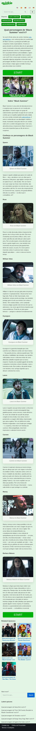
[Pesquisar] (25, 12)
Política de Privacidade (18, 725)
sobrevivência (26, 117)
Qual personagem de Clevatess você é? (13, 715)
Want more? (5, 691)
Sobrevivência (21, 24)
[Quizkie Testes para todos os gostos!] (6, 3)
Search (31, 695)
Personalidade (6, 20)
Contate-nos (5, 725)
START (18, 72)
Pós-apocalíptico (19, 20)
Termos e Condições (8, 727)
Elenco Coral (26, 16)
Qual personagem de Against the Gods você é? (15, 722)
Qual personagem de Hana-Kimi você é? (13, 707)
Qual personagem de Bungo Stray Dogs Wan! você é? (17, 719)
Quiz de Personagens (8, 24)
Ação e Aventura (14, 16)
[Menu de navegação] (32, 11)
